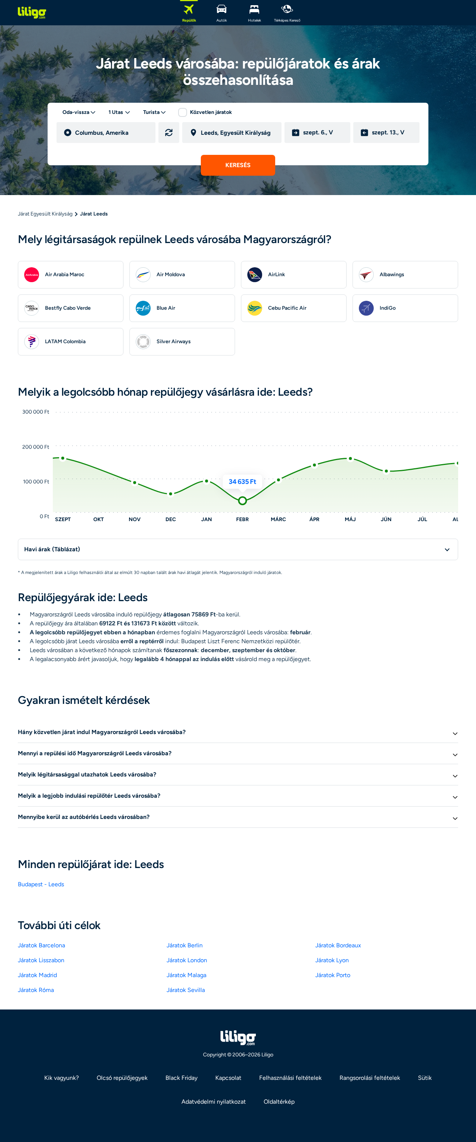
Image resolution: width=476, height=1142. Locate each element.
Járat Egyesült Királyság (45, 214)
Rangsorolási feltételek (370, 1077)
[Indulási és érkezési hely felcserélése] (168, 132)
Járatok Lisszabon (41, 960)
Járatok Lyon (332, 960)
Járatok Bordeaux (338, 945)
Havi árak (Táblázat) (52, 549)
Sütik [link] (425, 1077)
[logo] (32, 12)
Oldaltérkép (279, 1101)
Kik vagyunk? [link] (61, 1077)
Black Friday (181, 1077)
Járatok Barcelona (41, 945)
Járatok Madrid (37, 975)
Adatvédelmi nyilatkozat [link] (213, 1101)
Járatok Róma (36, 989)
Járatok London (187, 960)
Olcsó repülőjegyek (122, 1077)
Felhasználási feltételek (290, 1077)
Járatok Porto (332, 975)
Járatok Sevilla (186, 989)
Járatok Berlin (185, 945)
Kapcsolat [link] (228, 1077)
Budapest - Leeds (41, 884)
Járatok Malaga (186, 975)
